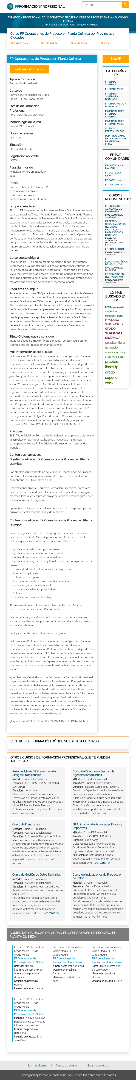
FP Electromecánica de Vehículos (115, 261)
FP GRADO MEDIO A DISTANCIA (115, 105)
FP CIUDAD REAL (50, 43)
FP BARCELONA (19, 43)
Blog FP (116, 58)
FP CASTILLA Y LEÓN (113, 174)
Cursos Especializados (114, 130)
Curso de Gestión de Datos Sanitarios (36, 874)
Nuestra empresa (98, 1065)
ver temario (28, 813)
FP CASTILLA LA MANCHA (114, 167)
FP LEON (105, 43)
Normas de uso (37, 1065)
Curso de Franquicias (26, 824)
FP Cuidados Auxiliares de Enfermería (113, 209)
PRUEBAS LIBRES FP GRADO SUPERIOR (114, 114)
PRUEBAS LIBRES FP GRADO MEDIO (114, 122)
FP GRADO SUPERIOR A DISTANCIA (111, 96)
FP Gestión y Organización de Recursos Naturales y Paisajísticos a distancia (115, 228)
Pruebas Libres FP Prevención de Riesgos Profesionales (34, 773)
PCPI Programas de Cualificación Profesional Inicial (115, 140)
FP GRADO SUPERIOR (111, 83)
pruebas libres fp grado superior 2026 (112, 372)
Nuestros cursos (67, 1065)
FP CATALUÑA (113, 180)
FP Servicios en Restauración (114, 275)
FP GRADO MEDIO (114, 89)
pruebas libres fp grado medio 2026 (115, 347)
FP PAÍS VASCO (113, 184)
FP (39, 24)
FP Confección (114, 249)
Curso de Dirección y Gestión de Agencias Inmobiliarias (93, 773)
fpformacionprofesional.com (55, 1075)
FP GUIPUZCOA (79, 43)
